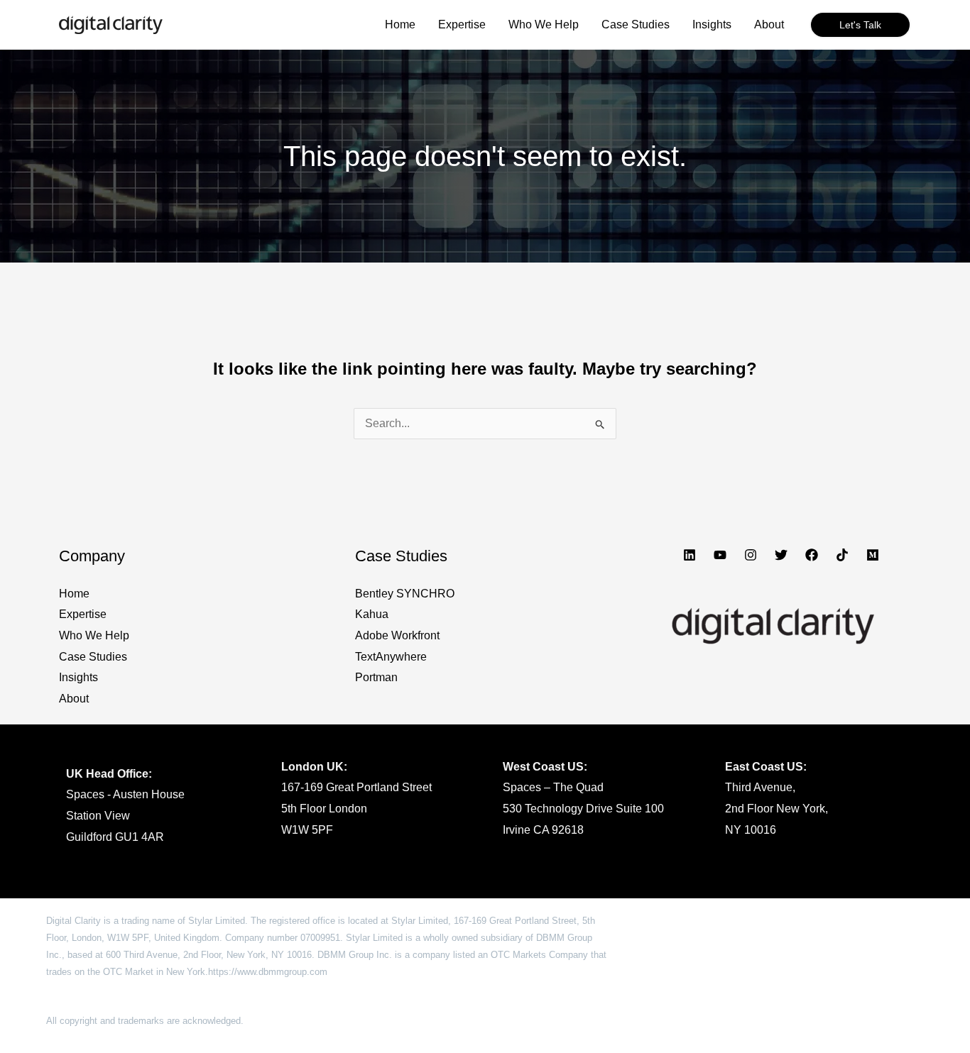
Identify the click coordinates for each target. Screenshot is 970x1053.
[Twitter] (781, 554)
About (74, 699)
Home (74, 594)
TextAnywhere (391, 657)
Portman (376, 677)
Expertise (83, 614)
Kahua (371, 614)
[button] (860, 24)
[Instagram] (750, 554)
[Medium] (872, 554)
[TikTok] (842, 554)
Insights (78, 677)
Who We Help (94, 635)
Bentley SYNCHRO (404, 594)
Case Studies (93, 657)
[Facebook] (811, 554)
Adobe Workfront (397, 635)
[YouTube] (720, 554)
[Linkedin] (689, 554)
